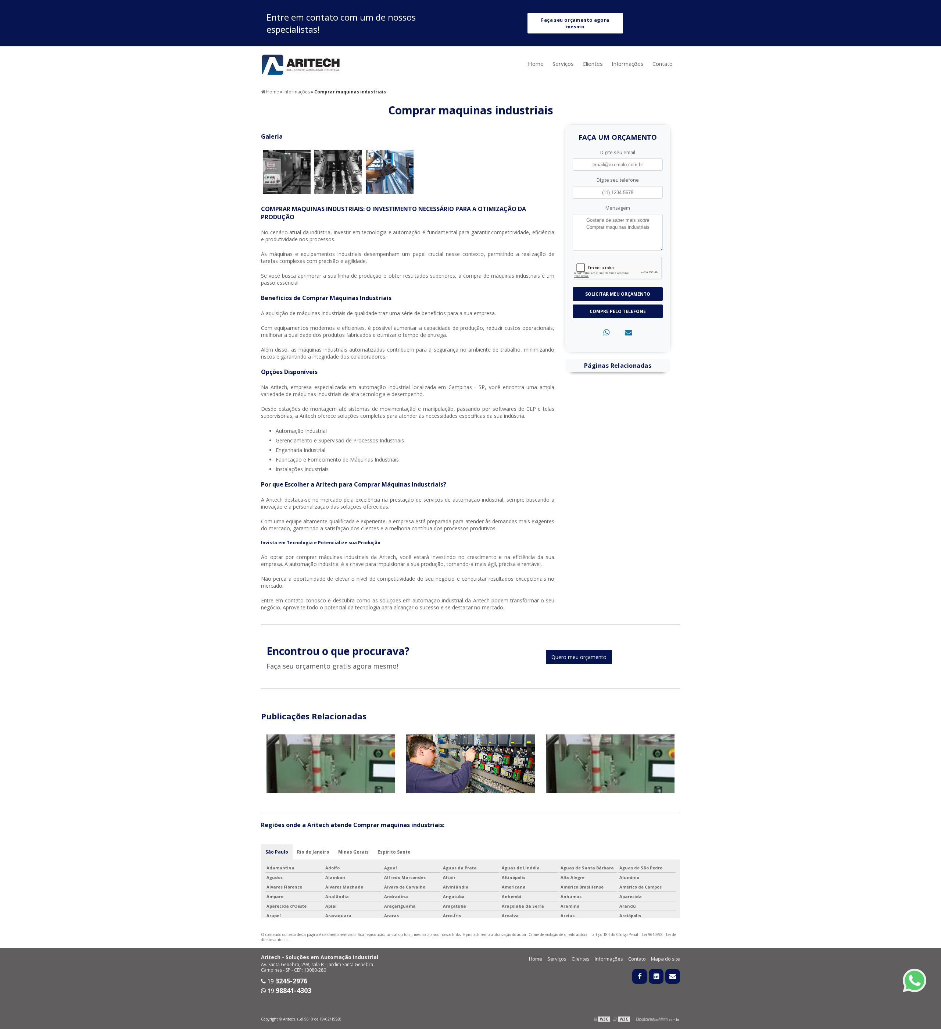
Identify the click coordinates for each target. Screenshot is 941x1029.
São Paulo (276, 852)
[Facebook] (639, 976)
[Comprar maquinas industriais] (287, 171)
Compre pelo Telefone (618, 311)
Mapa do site (665, 958)
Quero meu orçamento (579, 657)
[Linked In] (656, 976)
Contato (662, 63)
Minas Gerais (353, 852)
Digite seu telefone (618, 180)
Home (536, 63)
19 (286, 981)
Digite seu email (617, 152)
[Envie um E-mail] (672, 976)
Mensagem (617, 207)
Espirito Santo (394, 852)
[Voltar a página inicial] (301, 64)
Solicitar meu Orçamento (617, 294)
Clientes (593, 63)
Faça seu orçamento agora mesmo (575, 23)
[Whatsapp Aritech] (914, 980)
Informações (628, 63)
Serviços (563, 63)
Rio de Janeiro (313, 852)
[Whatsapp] (606, 332)
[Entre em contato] (628, 332)
